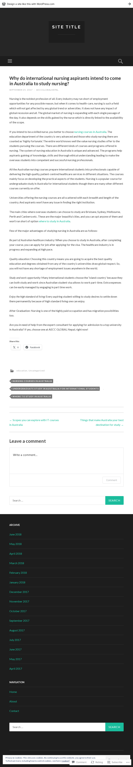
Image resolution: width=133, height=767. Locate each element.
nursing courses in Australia (90, 131)
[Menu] (10, 61)
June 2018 (15, 534)
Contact (14, 710)
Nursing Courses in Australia (32, 381)
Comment (111, 480)
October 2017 (17, 611)
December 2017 (19, 591)
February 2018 (18, 572)
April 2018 (15, 553)
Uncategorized (37, 370)
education (21, 370)
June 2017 (15, 649)
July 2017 (15, 639)
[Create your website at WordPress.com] (66, 4)
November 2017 (19, 601)
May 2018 (15, 543)
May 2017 (15, 659)
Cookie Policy (67, 761)
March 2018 (16, 563)
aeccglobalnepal (47, 90)
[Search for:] (66, 500)
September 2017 (19, 620)
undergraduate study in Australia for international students (55, 388)
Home (13, 691)
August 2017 (17, 630)
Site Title (66, 26)
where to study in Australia (54, 221)
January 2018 (17, 582)
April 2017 (15, 668)
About (13, 701)
